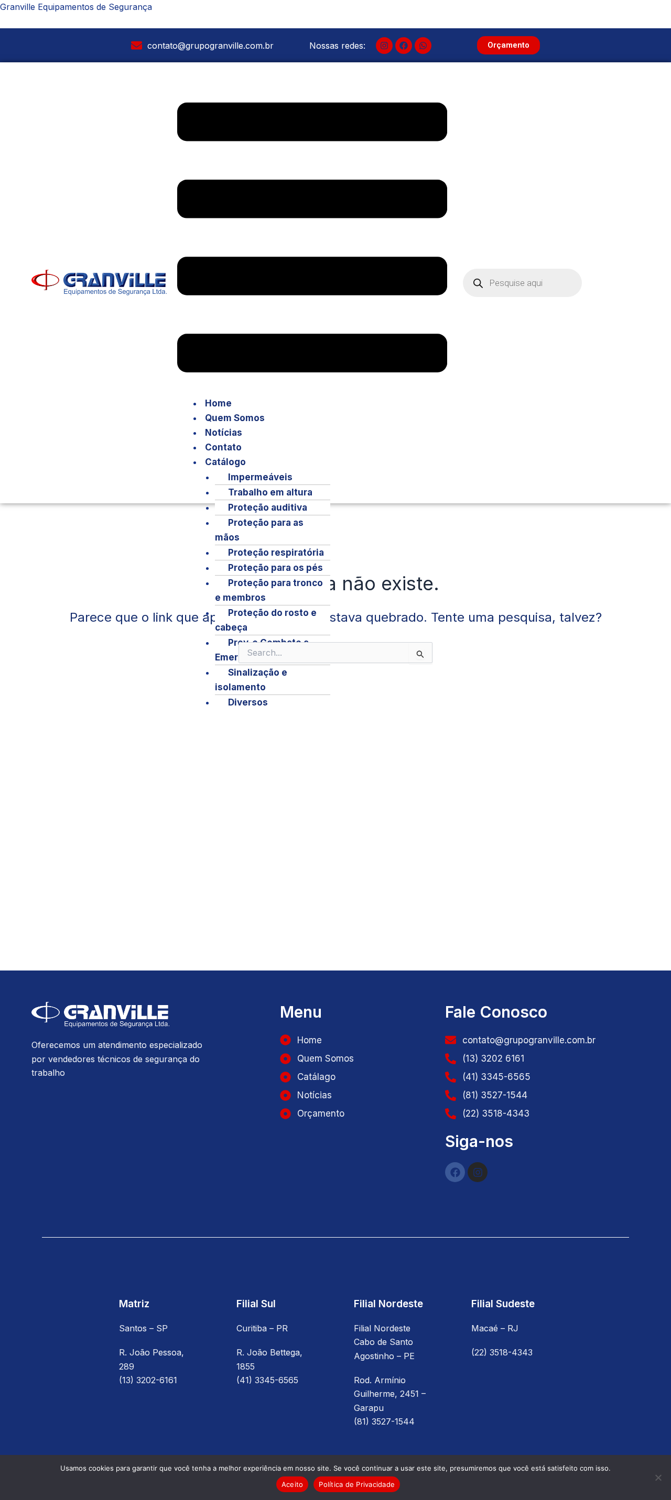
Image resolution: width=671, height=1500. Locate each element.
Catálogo (225, 462)
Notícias (223, 432)
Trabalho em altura (270, 492)
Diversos (248, 702)
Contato (223, 447)
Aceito (293, 1484)
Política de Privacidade (357, 1484)
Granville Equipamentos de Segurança (76, 7)
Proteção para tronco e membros (269, 590)
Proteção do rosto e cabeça (266, 620)
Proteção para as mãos (259, 530)
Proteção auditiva (267, 507)
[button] (312, 239)
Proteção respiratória (276, 552)
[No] (658, 1477)
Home (218, 403)
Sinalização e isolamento (251, 679)
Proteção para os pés (275, 567)
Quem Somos (235, 418)
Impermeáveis (260, 477)
